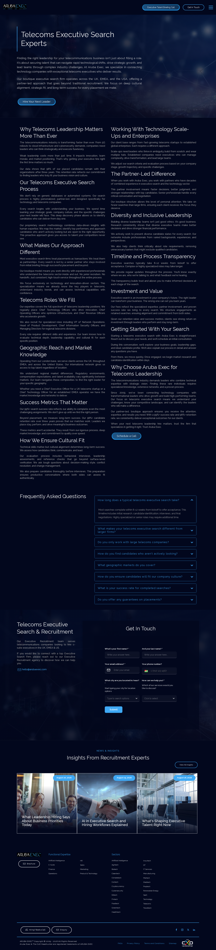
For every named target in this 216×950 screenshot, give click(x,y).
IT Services (147, 869)
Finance (51, 869)
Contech (115, 882)
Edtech (114, 895)
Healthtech (116, 912)
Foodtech (115, 903)
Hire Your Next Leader (37, 101)
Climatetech (116, 878)
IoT (144, 865)
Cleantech (116, 873)
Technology (147, 899)
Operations (52, 873)
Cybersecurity (117, 891)
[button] (145, 670)
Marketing (84, 869)
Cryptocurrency (118, 886)
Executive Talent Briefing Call (161, 7)
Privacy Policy (133, 943)
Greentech (116, 908)
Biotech (115, 869)
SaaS (145, 895)
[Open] (136, 698)
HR (81, 861)
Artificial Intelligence (56, 861)
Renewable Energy (151, 891)
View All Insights (186, 765)
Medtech (146, 882)
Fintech (115, 899)
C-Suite (51, 865)
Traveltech (147, 908)
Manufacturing (149, 873)
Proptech (146, 886)
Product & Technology (88, 873)
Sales (82, 865)
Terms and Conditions (154, 943)
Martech (146, 878)
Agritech (115, 865)
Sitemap (172, 943)
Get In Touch (193, 7)
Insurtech (147, 861)
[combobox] (119, 698)
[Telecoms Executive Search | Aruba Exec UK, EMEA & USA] (14, 7)
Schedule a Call (126, 435)
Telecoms (147, 904)
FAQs (120, 943)
